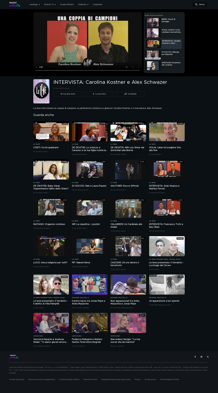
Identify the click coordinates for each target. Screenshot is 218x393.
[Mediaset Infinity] (14, 4)
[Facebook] (195, 357)
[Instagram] (201, 357)
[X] (208, 357)
